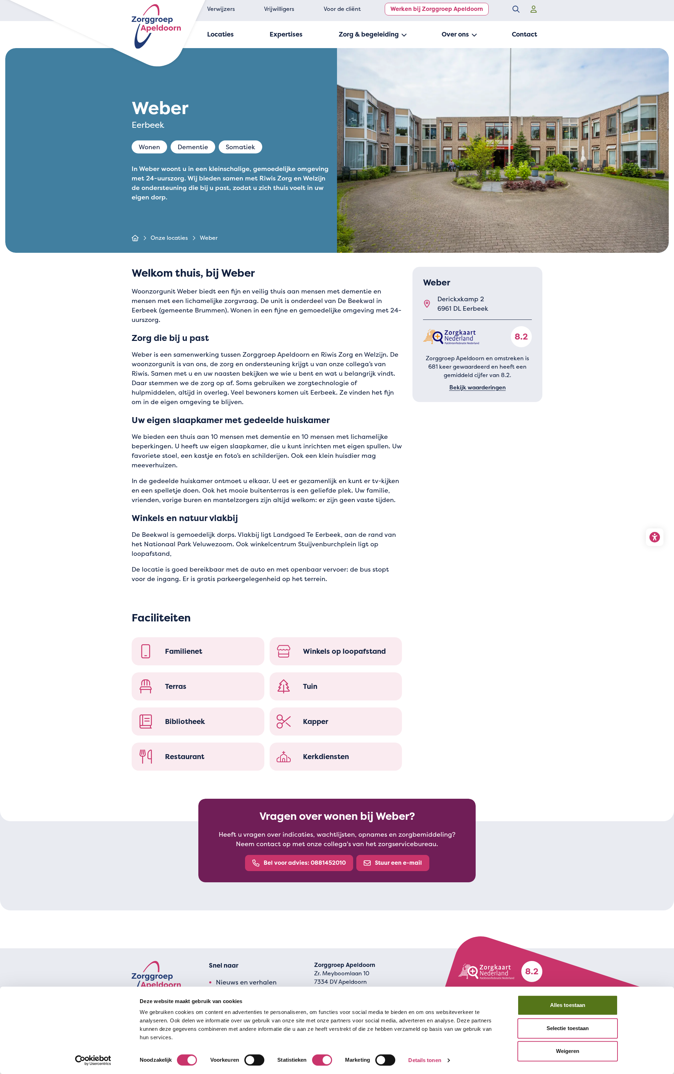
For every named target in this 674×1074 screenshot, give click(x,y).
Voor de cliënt (342, 9)
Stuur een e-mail (398, 863)
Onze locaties (169, 238)
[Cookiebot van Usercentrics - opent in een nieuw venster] (93, 1060)
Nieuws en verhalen (246, 982)
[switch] (254, 1060)
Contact (524, 34)
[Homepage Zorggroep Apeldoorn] (156, 26)
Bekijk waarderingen (477, 387)
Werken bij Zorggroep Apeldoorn (436, 9)
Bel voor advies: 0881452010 (305, 863)
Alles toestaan (567, 1005)
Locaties (220, 34)
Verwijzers (221, 9)
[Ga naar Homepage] (135, 238)
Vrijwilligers (279, 9)
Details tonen (424, 1060)
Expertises (286, 34)
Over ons (455, 34)
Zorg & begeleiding (369, 34)
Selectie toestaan (568, 1028)
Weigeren (568, 1051)
